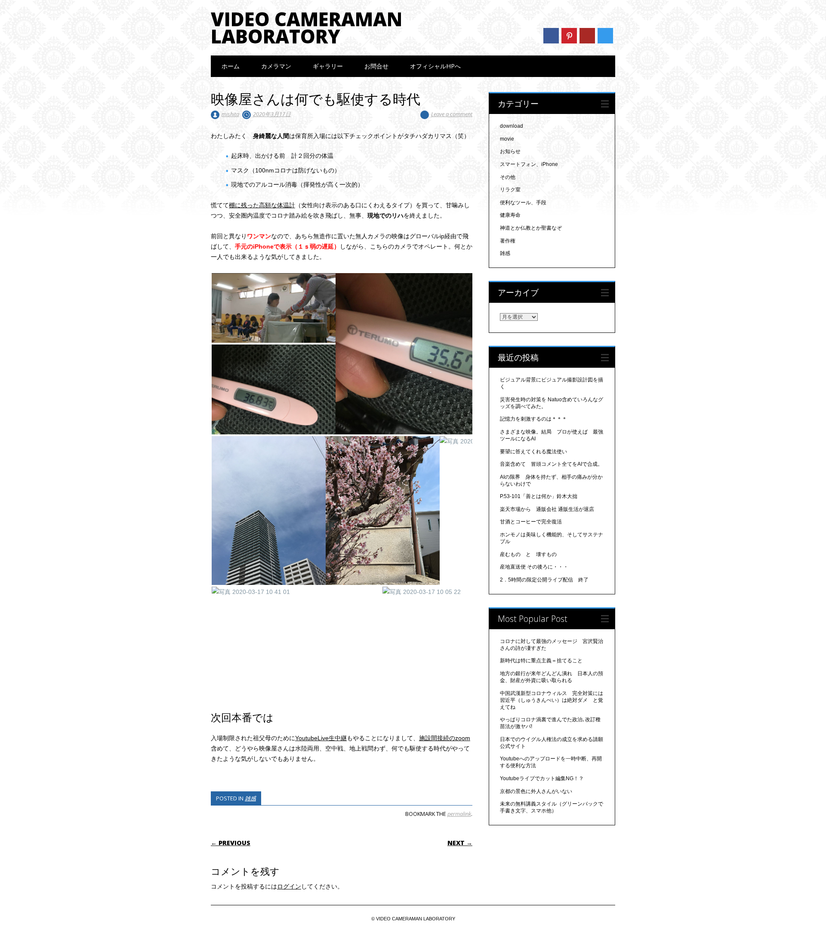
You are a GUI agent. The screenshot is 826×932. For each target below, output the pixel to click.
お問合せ (376, 66)
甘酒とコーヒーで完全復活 (531, 522)
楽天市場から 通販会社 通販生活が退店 (547, 509)
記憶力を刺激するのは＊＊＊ (533, 419)
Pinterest (569, 35)
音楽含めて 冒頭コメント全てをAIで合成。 (551, 464)
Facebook (551, 35)
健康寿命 (510, 215)
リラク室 (510, 190)
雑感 (250, 798)
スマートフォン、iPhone (529, 164)
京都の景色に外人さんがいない (536, 791)
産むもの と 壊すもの (528, 554)
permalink (459, 814)
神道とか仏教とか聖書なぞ (531, 228)
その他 (507, 177)
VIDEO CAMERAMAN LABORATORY (306, 27)
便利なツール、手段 (523, 203)
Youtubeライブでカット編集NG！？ (542, 778)
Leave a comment (451, 114)
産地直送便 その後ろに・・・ (534, 567)
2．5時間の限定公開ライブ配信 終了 (544, 580)
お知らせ (510, 151)
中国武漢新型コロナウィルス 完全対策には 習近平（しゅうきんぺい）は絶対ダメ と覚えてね (554, 700)
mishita (230, 114)
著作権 (507, 241)
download (511, 126)
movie (507, 139)
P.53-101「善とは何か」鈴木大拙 (538, 496)
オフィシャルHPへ (435, 66)
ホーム (231, 66)
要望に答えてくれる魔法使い (533, 452)
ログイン (289, 886)
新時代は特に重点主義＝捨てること (541, 661)
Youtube (587, 35)
